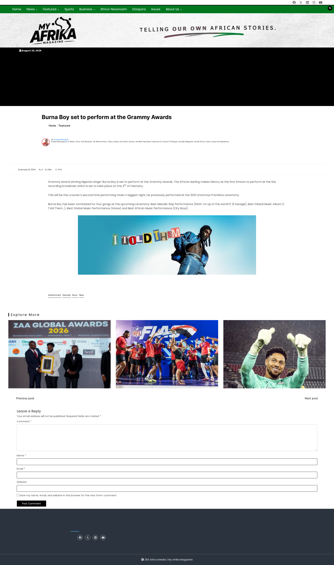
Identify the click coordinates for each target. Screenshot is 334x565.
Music (75, 295)
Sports (69, 9)
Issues (155, 9)
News (31, 9)
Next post (311, 398)
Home (16, 9)
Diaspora (139, 9)
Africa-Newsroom (113, 9)
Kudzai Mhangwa (61, 139)
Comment (24, 421)
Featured (49, 9)
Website (22, 482)
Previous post (25, 398)
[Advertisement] (167, 79)
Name (21, 455)
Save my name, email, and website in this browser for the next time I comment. (68, 495)
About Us (172, 9)
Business (85, 9)
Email (21, 468)
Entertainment (55, 295)
